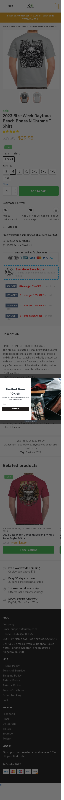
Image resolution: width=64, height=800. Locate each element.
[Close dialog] (59, 380)
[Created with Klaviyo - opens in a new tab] (30, 421)
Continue (15, 409)
